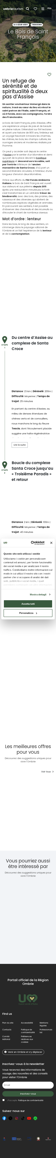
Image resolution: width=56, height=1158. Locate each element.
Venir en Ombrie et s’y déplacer (25, 1052)
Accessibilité (27, 1022)
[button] (49, 8)
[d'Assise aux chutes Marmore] (42, 814)
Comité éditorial (6, 1038)
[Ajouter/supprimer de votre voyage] (25, 782)
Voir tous (46, 771)
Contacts (6, 1029)
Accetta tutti (28, 604)
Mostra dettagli (38, 594)
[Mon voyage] (35, 8)
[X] (10, 1118)
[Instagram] (17, 1118)
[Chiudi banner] (51, 543)
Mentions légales (44, 1024)
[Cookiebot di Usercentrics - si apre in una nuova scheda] (32, 543)
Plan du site (7, 1022)
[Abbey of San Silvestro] (14, 918)
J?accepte (25, 1100)
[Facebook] (4, 1118)
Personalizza (26, 613)
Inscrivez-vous (28, 1093)
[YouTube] (29, 1118)
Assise (8, 154)
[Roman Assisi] (36, 918)
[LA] (16, 814)
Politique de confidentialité (28, 1031)
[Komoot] (35, 1118)
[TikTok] (23, 1118)
